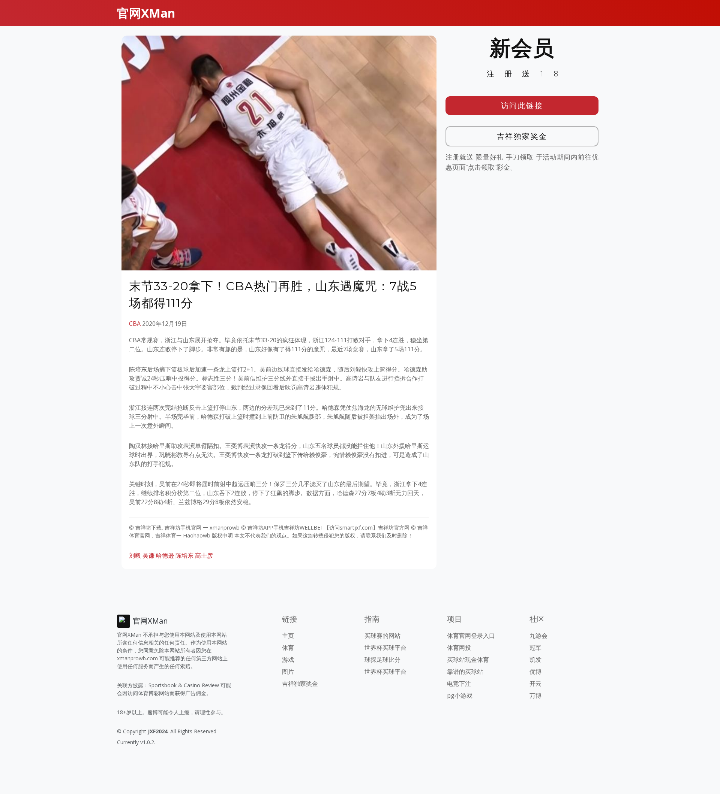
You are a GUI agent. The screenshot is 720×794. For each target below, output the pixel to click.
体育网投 (459, 647)
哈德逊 (165, 555)
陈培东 (185, 555)
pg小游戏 (459, 695)
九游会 (539, 635)
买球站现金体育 (468, 659)
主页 (288, 635)
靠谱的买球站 (465, 671)
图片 (288, 671)
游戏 (288, 659)
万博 (536, 695)
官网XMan (146, 13)
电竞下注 (459, 683)
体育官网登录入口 (471, 635)
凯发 (536, 659)
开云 (536, 683)
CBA (135, 323)
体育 (288, 647)
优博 (536, 671)
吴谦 (148, 555)
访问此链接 (522, 105)
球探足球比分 (382, 659)
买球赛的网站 (382, 635)
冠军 (536, 647)
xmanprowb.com (137, 658)
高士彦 (204, 555)
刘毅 (135, 555)
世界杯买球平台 (385, 647)
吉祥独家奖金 (522, 136)
